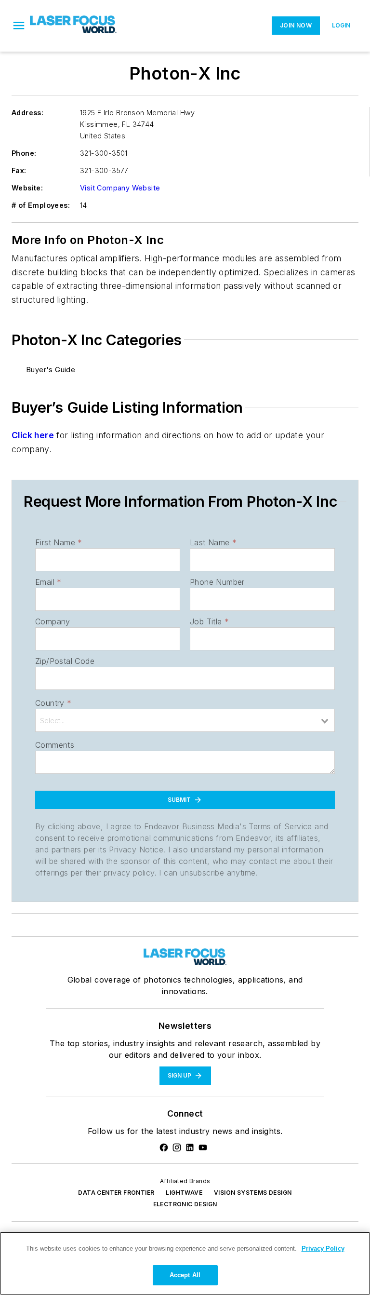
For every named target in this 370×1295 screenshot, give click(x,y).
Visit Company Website (120, 188)
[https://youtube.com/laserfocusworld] (203, 1147)
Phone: (24, 153)
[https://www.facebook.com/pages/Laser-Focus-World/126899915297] (164, 1147)
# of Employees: (41, 205)
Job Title (209, 621)
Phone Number (217, 582)
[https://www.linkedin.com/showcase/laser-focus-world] (190, 1147)
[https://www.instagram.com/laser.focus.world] (177, 1147)
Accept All (185, 1275)
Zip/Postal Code (64, 661)
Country (53, 703)
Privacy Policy (323, 1248)
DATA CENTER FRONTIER (116, 1192)
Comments (54, 745)
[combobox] (185, 720)
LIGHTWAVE (184, 1192)
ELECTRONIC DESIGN (185, 1204)
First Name (58, 542)
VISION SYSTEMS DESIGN (252, 1192)
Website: (27, 188)
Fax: (19, 170)
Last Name (213, 542)
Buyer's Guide (50, 369)
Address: (27, 112)
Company (52, 621)
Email (48, 582)
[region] (185, 1263)
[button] (19, 25)
